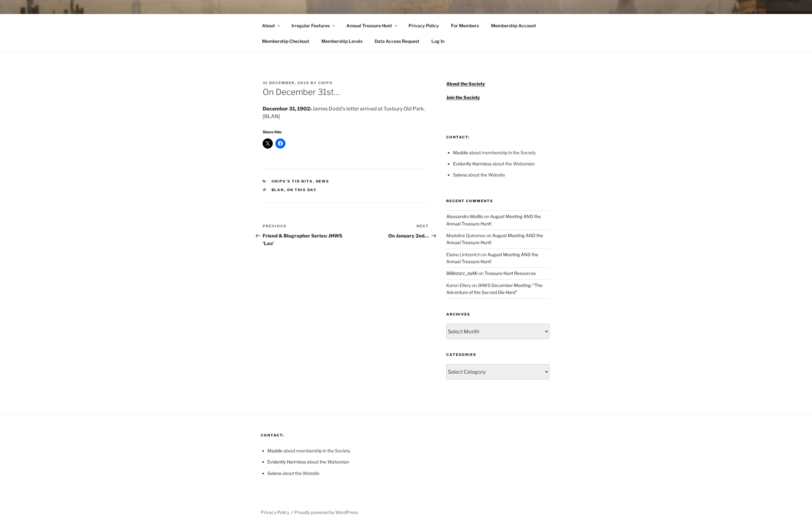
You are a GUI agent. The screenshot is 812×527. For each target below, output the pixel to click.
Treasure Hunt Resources (510, 273)
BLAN (278, 190)
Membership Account (513, 25)
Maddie (460, 152)
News (323, 181)
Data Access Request (397, 41)
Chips (325, 83)
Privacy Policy (424, 25)
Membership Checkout (285, 41)
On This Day (302, 190)
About (268, 25)
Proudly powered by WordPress (326, 512)
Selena (460, 174)
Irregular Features (310, 25)
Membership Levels (342, 41)
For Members (465, 25)
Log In (437, 41)
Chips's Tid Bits (292, 181)
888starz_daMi (461, 273)
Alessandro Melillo (464, 216)
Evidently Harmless (472, 163)
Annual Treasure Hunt (369, 25)
